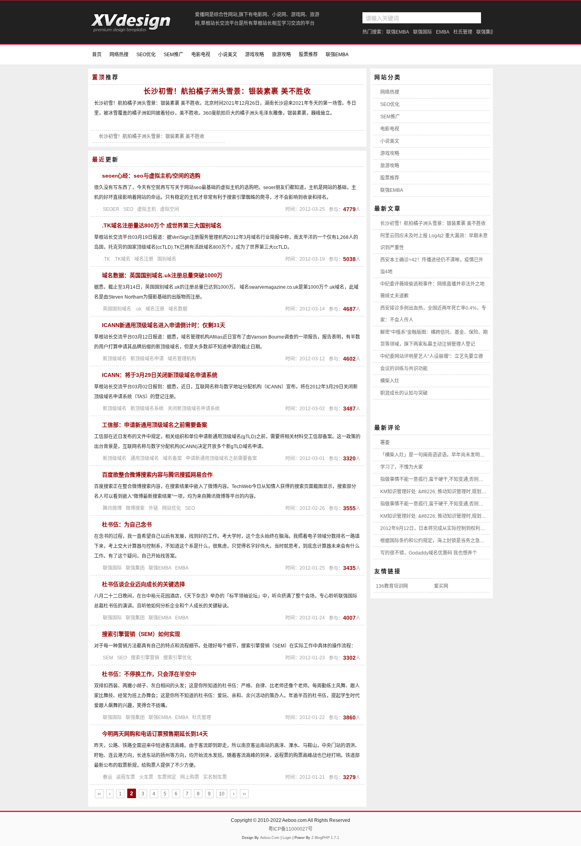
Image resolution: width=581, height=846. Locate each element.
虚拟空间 (169, 209)
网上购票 (189, 777)
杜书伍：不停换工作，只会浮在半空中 (149, 674)
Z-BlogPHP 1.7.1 (325, 838)
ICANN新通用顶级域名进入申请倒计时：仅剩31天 (163, 325)
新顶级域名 (114, 358)
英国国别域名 (117, 309)
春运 (107, 777)
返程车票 (125, 777)
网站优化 (171, 508)
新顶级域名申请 (147, 358)
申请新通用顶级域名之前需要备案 (221, 458)
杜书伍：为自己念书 (127, 524)
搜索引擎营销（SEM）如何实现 (141, 634)
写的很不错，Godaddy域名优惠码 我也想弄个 (428, 553)
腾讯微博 (112, 508)
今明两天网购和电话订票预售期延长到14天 (155, 734)
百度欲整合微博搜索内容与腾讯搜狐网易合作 (157, 474)
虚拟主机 (146, 209)
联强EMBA (397, 32)
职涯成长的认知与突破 (404, 393)
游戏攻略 (254, 54)
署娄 (385, 442)
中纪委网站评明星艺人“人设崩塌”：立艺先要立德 (431, 356)
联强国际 (422, 32)
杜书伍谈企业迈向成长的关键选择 (143, 584)
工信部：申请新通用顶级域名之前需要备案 (154, 425)
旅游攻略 (281, 54)
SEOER (111, 209)
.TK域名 (122, 259)
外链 (153, 508)
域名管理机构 (182, 358)
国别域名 (166, 259)
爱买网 (441, 586)
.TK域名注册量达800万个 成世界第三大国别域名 (162, 225)
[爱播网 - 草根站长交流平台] (131, 30)
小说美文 (227, 54)
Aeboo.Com (269, 838)
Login (287, 838)
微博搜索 (135, 508)
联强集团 (485, 32)
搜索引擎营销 (145, 658)
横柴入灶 (389, 381)
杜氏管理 (462, 32)
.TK (106, 259)
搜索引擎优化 (177, 658)
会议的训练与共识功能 (404, 368)
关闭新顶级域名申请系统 (194, 408)
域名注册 (143, 259)
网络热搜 (118, 54)
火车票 (146, 777)
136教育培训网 (392, 586)
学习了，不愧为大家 (401, 467)
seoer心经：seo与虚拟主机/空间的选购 (151, 175)
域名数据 (177, 309)
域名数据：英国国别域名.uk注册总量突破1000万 (162, 275)
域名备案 (172, 458)
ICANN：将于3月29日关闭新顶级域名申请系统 (159, 375)
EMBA (442, 32)
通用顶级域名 (144, 458)
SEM (108, 658)
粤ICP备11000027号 (290, 829)
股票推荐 (308, 54)
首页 (97, 54)
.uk (138, 309)
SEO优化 (146, 54)
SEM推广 (173, 54)
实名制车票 (215, 777)
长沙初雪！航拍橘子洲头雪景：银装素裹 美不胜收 (227, 91)
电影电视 (200, 54)
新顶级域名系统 (147, 408)
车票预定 (166, 777)
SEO (128, 209)
